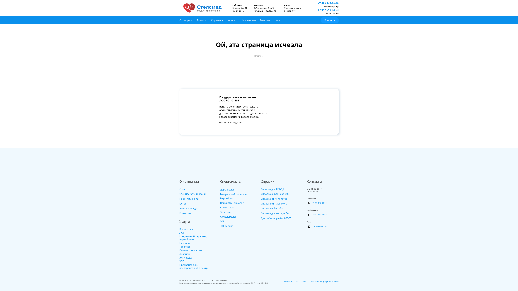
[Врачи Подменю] (205, 20)
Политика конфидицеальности (325, 281)
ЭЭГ (181, 261)
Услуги (231, 20)
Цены (277, 20)
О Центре (184, 20)
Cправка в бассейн (272, 208)
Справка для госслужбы (275, 213)
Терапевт (184, 246)
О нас (182, 189)
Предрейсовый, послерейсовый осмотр (193, 266)
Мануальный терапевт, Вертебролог (193, 238)
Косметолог (186, 229)
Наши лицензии (189, 198)
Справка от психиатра (274, 198)
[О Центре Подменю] (191, 20)
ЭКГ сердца (185, 257)
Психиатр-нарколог (191, 250)
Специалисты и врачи (192, 193)
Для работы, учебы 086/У (276, 218)
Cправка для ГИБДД (272, 189)
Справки (216, 20)
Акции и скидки (189, 208)
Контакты (329, 20)
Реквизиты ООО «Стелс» (295, 281)
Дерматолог (227, 189)
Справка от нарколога (274, 203)
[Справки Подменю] (222, 20)
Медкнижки (249, 20)
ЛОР (182, 232)
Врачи (200, 20)
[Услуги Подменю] (237, 20)
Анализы (265, 20)
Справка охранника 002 (275, 193)
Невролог (185, 243)
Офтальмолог (228, 216)
